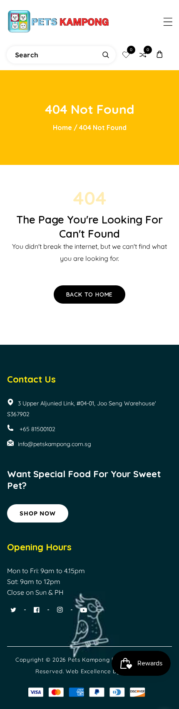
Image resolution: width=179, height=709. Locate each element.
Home (62, 127)
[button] (168, 22)
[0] (126, 55)
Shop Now (37, 513)
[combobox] (61, 55)
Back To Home (89, 294)
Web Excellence (88, 671)
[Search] (105, 55)
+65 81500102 (36, 429)
